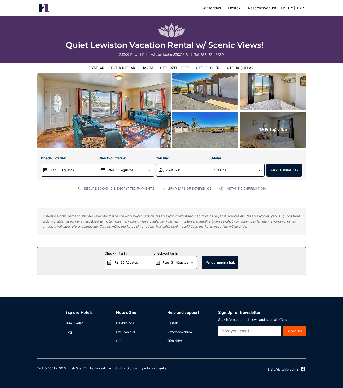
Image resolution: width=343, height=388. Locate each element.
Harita (148, 68)
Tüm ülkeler (74, 323)
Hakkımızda (125, 323)
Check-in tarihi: (53, 158)
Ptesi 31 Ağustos (120, 170)
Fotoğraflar (123, 68)
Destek (234, 8)
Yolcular (162, 158)
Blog (68, 332)
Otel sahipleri (126, 332)
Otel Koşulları (240, 68)
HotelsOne (73, 368)
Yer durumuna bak (284, 170)
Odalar (215, 158)
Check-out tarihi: (112, 158)
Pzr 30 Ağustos (62, 170)
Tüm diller (174, 341)
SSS (119, 341)
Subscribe (294, 331)
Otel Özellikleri (174, 68)
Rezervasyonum (262, 8)
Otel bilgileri (208, 68)
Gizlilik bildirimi (127, 368)
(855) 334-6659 (212, 54)
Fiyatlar (96, 68)
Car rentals (211, 8)
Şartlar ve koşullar (154, 368)
